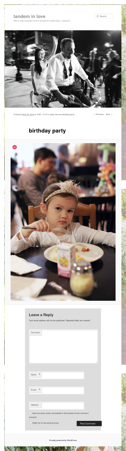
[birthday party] (63, 222)
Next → (109, 114)
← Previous (99, 114)
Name (35, 374)
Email (35, 389)
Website (34, 404)
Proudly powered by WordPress (63, 440)
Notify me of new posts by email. (45, 422)
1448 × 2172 (42, 114)
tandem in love (29, 16)
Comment (35, 332)
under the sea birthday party (62, 114)
